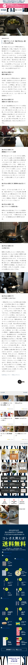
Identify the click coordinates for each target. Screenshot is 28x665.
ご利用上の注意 (14, 659)
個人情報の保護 (14, 661)
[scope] (4, 10)
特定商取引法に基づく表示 (14, 658)
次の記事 (3, 392)
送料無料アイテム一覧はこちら (14, 649)
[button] (26, 10)
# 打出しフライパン (16, 374)
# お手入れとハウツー (6, 374)
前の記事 (25, 392)
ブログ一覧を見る (24, 443)
